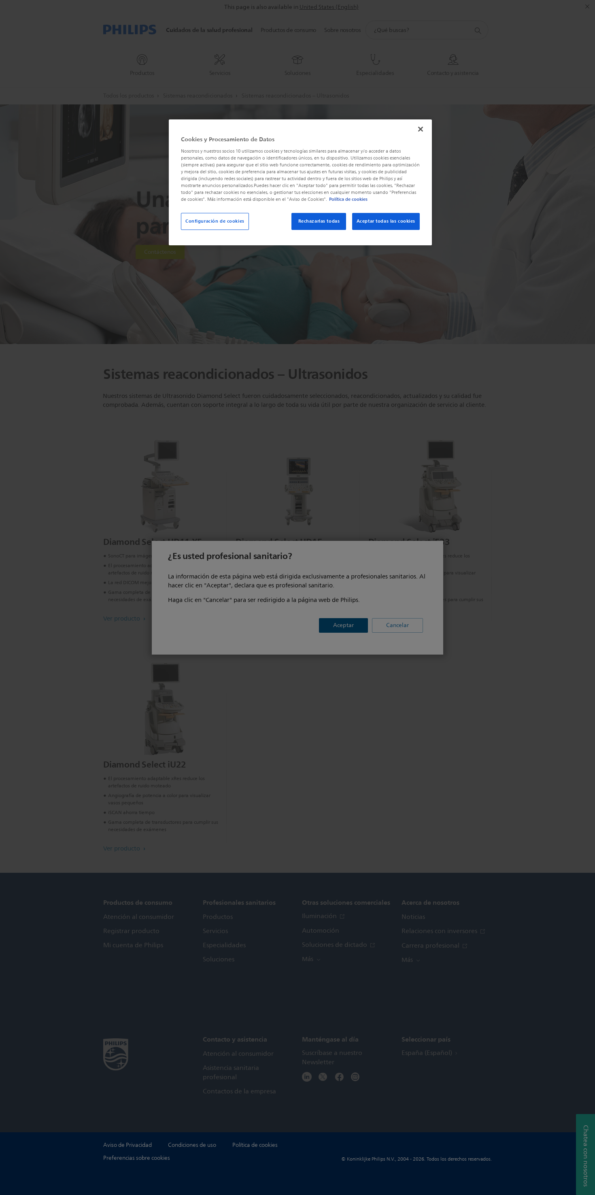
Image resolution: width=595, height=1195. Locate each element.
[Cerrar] (420, 129)
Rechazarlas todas (319, 221)
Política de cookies (348, 199)
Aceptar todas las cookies (386, 221)
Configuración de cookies (214, 221)
